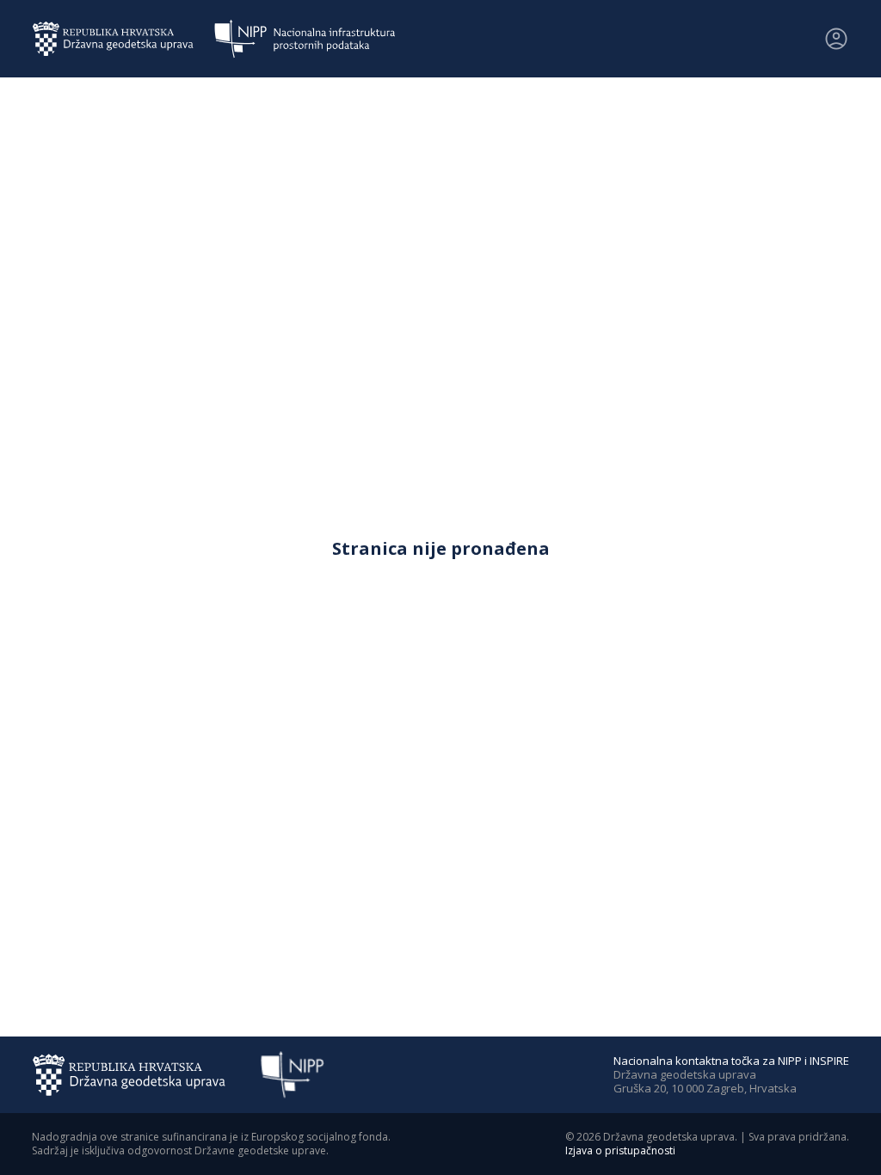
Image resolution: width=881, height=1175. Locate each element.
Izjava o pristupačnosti (620, 1150)
